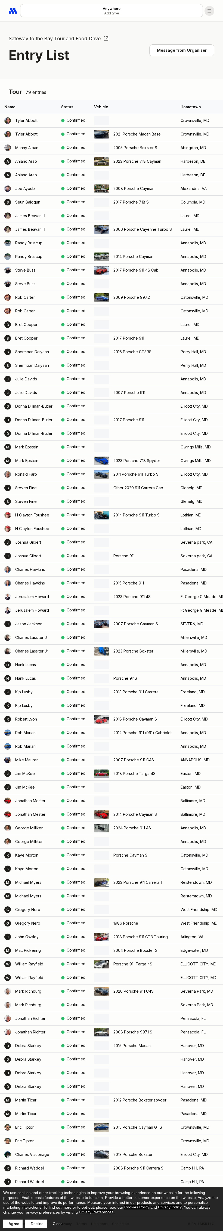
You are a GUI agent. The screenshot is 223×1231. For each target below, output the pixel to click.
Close (58, 1223)
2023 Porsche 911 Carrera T (138, 882)
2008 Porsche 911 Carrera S (138, 1168)
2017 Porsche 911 (128, 338)
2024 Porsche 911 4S (132, 828)
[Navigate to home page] (13, 10)
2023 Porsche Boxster (133, 651)
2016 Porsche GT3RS (132, 351)
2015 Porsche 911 (128, 583)
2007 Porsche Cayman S (135, 623)
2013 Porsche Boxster (133, 1154)
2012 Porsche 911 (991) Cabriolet (142, 732)
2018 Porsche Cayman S (135, 719)
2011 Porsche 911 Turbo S (136, 474)
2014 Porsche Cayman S (135, 814)
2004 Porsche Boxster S (135, 950)
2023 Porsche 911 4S (132, 596)
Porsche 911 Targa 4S (132, 964)
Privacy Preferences (96, 1212)
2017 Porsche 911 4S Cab (136, 270)
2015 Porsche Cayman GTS (137, 1127)
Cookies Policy (136, 1207)
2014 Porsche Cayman (133, 256)
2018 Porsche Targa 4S (134, 773)
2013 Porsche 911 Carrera (136, 692)
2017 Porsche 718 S (131, 202)
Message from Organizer (182, 50)
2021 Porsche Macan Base (137, 134)
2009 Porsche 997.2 (131, 297)
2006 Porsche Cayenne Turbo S (142, 229)
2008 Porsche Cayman (133, 188)
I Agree (13, 1223)
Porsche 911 (124, 555)
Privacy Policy (170, 1207)
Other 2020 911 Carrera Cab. (138, 487)
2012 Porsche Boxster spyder (139, 1100)
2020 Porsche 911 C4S (133, 991)
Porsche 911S (125, 678)
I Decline (36, 1223)
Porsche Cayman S (130, 855)
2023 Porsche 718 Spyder (136, 460)
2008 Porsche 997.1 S (132, 1032)
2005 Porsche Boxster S (135, 147)
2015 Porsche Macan (132, 1045)
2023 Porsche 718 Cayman (137, 161)
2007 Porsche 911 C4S (133, 760)
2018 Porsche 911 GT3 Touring (140, 936)
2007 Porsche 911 (129, 392)
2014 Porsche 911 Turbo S (136, 515)
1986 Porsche (125, 923)
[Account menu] (209, 11)
